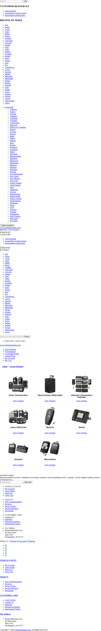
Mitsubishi (9, 78)
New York (14, 181)
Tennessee (14, 203)
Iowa (12, 143)
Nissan (7, 81)
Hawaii (13, 134)
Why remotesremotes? (13, 502)
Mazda (7, 74)
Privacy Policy (10, 506)
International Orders (12, 524)
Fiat (6, 25)
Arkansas (13, 116)
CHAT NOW (10, 600)
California (14, 118)
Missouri (13, 165)
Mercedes (8, 76)
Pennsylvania (15, 194)
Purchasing (9, 511)
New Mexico (15, 178)
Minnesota (14, 161)
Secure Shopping (11, 508)
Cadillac (8, 38)
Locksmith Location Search (15, 13)
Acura (7, 29)
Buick (7, 36)
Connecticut (14, 123)
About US (4, 577)
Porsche (8, 85)
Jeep (6, 63)
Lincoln (8, 72)
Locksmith (9, 107)
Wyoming (13, 221)
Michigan (13, 158)
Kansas (13, 145)
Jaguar (7, 61)
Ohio (12, 187)
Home (5, 367)
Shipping (8, 519)
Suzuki (7, 96)
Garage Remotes (16, 367)
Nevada (13, 172)
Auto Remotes (10, 11)
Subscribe (27, 482)
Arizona (13, 114)
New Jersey (14, 176)
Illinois (12, 138)
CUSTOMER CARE (9, 595)
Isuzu (7, 58)
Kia (6, 65)
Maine (12, 152)
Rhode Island (15, 196)
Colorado (13, 121)
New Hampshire (16, 174)
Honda (7, 52)
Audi (7, 32)
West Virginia (15, 216)
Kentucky (13, 147)
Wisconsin (14, 219)
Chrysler (8, 43)
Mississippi (14, 163)
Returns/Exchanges (12, 522)
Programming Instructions (15, 15)
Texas (12, 205)
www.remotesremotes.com (10, 228)
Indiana (13, 141)
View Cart (9, 495)
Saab (7, 87)
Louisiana (13, 150)
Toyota (7, 99)
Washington (14, 214)
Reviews (8, 504)
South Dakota (15, 201)
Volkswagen (10, 101)
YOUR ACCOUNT (8, 560)
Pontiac (8, 83)
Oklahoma (14, 190)
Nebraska (13, 170)
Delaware (13, 125)
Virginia (13, 212)
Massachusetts (15, 156)
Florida (12, 129)
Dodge (7, 45)
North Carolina (16, 183)
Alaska (12, 112)
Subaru (7, 94)
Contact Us (9, 517)
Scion (7, 92)
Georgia (13, 132)
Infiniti (7, 56)
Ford (7, 47)
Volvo (7, 103)
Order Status (10, 491)
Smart (7, 27)
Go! (25, 1)
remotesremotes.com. (23, 630)
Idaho (12, 136)
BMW (7, 34)
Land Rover (9, 67)
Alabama (13, 109)
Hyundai (8, 54)
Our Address (5, 614)
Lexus (7, 70)
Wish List (8, 493)
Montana (13, 167)
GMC (7, 50)
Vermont (13, 210)
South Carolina (16, 199)
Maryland (13, 154)
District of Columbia (18, 127)
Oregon (13, 192)
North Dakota (15, 185)
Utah (12, 207)
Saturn (7, 90)
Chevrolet (9, 41)
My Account (10, 489)
